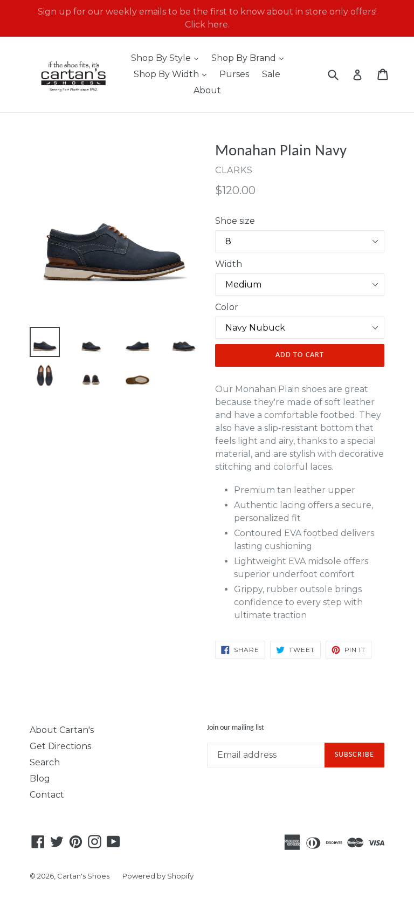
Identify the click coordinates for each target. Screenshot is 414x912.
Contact (47, 795)
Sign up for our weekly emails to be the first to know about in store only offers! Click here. (207, 18)
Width (228, 264)
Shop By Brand (250, 57)
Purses (234, 74)
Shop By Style (167, 57)
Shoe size (235, 221)
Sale (271, 74)
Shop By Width (173, 73)
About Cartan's (62, 730)
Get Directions (60, 746)
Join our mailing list (235, 728)
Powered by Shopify (158, 876)
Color (226, 307)
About (207, 90)
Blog (40, 778)
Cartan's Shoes (83, 876)
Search (45, 762)
